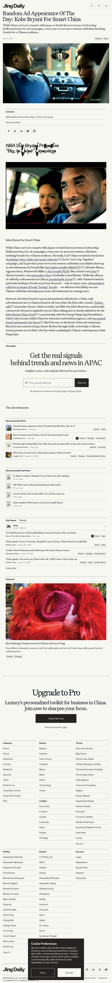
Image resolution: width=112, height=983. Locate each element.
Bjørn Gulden (9, 899)
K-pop (79, 837)
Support (80, 872)
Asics (42, 930)
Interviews (81, 832)
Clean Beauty (82, 780)
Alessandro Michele (12, 857)
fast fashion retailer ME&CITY (63, 267)
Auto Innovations (84, 748)
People (42, 832)
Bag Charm (81, 753)
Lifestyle (43, 764)
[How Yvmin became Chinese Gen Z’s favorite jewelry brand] (9, 437)
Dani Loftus (8, 941)
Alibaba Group (46, 888)
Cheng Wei (8, 920)
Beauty (42, 748)
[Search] (99, 6)
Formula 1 (80, 811)
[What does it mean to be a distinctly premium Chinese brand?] (9, 455)
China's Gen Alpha (85, 759)
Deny (43, 972)
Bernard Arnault (11, 888)
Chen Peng (8, 915)
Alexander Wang (47, 883)
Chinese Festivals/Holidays (89, 769)
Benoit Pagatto (10, 883)
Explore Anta (11, 568)
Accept (69, 972)
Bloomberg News (20, 429)
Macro (97, 536)
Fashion (98, 38)
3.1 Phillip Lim (46, 857)
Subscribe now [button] (56, 718)
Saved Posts (82, 867)
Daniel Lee (8, 946)
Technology (45, 785)
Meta (41, 774)
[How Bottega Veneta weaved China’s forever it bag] (56, 611)
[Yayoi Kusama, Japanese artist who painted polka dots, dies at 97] (9, 428)
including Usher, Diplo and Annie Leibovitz (32, 259)
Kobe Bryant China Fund (20, 314)
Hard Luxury (45, 759)
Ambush (43, 904)
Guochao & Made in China (96, 456)
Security (7, 774)
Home (6, 748)
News (106, 38)
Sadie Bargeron (19, 438)
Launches (101, 447)
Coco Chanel (9, 936)
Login (64, 727)
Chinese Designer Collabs (88, 764)
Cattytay (7, 904)
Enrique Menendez (20, 447)
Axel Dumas (9, 872)
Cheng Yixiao (9, 925)
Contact (7, 764)
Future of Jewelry (84, 816)
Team (5, 780)
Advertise (8, 759)
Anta (93, 271)
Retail (42, 780)
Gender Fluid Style (85, 822)
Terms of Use (75, 391)
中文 (5, 801)
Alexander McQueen (13, 862)
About (6, 753)
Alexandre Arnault (12, 867)
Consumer (44, 806)
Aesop (42, 872)
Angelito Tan (18, 456)
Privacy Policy (60, 391)
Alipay (42, 899)
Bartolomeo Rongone (13, 878)
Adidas (42, 867)
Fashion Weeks (83, 806)
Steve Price (10, 536)
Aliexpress (44, 893)
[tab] (23, 520)
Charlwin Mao (9, 909)
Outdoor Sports (99, 554)
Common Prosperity (86, 785)
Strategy (91, 438)
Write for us (9, 785)
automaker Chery (41, 275)
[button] (91, 6)
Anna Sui (43, 909)
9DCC (42, 862)
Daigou (79, 790)
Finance (43, 811)
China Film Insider (12, 795)
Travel (42, 790)
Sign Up (81, 382)
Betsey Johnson (11, 893)
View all (79, 843)
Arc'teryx (44, 925)
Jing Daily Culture (12, 790)
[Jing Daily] (14, 6)
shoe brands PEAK (58, 271)
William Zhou (11, 545)
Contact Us (102, 978)
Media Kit (7, 769)
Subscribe (81, 878)
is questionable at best (60, 279)
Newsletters (82, 862)
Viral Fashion (100, 438)
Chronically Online (85, 774)
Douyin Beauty (83, 795)
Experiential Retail (85, 801)
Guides (42, 816)
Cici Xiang (8, 930)
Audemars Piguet (48, 936)
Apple (42, 920)
